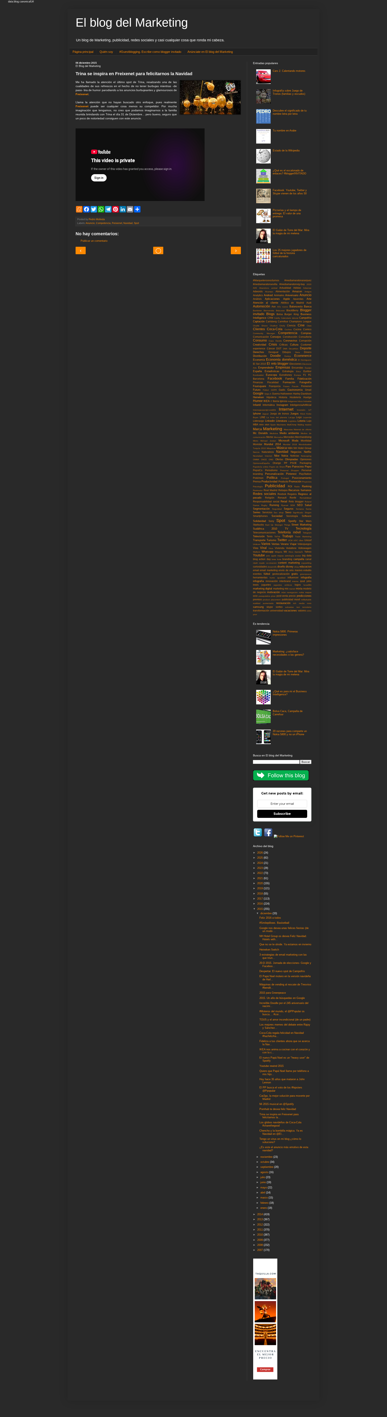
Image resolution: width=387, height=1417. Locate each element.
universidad (276, 610)
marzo (264, 1197)
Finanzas (258, 382)
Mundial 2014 (272, 444)
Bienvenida (269, 310)
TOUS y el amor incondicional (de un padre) (284, 1019)
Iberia (276, 401)
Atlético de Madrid (292, 302)
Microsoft (284, 440)
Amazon (297, 291)
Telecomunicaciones (264, 532)
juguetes (266, 584)
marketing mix (280, 588)
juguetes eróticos (283, 585)
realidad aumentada (263, 603)
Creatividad (259, 344)
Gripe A (268, 394)
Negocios (296, 451)
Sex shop (279, 512)
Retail (284, 501)
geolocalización (281, 574)
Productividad (269, 481)
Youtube (259, 555)
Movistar (257, 444)
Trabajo (287, 536)
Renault (282, 497)
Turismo (271, 540)
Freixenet (82, 94)
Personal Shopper (289, 470)
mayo (264, 1187)
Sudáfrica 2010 (265, 528)
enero (264, 1207)
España (257, 371)
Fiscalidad (273, 382)
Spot (136, 223)
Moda (295, 440)
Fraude (295, 386)
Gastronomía (295, 389)
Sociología (292, 516)
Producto (283, 481)
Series (256, 512)
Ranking (306, 486)
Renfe (293, 497)
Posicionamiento (301, 477)
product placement (272, 600)
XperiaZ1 (298, 552)
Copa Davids (275, 341)
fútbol (267, 573)
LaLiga (291, 417)
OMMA (256, 459)
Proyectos (306, 482)
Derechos (258, 352)
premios (257, 599)
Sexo (288, 512)
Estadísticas (272, 371)
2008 (260, 1244)
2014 (260, 1214)
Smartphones (260, 516)
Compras (306, 333)
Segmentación (261, 508)
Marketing (272, 428)
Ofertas (279, 459)
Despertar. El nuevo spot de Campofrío (282, 971)
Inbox (300, 401)
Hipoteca (271, 397)
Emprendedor (266, 367)
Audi (308, 302)
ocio (255, 595)
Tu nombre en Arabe (284, 130)
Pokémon (258, 478)
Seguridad (277, 509)
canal (308, 559)
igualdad (281, 578)
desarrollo (272, 567)
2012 (260, 1224)
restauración (283, 603)
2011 (260, 1229)
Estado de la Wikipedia (286, 150)
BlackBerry (292, 310)
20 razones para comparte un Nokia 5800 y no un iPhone (290, 733)
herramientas (260, 577)
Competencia (103, 223)
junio (263, 1182)
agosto (264, 1172)
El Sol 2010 (259, 363)
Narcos (256, 452)
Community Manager (264, 333)
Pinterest (291, 473)
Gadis (282, 389)
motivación (273, 592)
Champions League (300, 321)
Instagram (282, 404)
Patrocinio (298, 466)
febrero (264, 1202)
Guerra (276, 393)
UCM (290, 540)
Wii (285, 551)
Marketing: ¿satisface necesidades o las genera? (288, 653)
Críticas (283, 344)
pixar (273, 596)
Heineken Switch (269, 949)
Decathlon (293, 349)
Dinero (307, 352)
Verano (285, 544)
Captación (259, 321)
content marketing (289, 562)
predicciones (304, 595)
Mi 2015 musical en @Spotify (276, 1104)
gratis (294, 573)
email (256, 570)
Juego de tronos (279, 413)
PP (285, 463)
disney (289, 566)
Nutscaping (306, 456)
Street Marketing (301, 524)
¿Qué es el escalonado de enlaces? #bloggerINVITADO (289, 172)
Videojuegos (304, 544)
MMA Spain (270, 425)
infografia (306, 577)
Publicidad (275, 485)
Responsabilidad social (266, 501)
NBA (290, 448)
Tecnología (303, 528)
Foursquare (259, 386)
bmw (274, 559)
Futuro (256, 389)
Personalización (274, 473)
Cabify (277, 318)
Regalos (292, 494)
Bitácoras (280, 310)
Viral (263, 548)
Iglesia (283, 401)
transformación (261, 610)
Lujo (309, 421)
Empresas (283, 367)
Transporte (259, 540)
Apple (286, 298)
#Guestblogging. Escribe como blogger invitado (150, 51)
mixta (299, 588)
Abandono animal (268, 288)
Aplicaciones (272, 298)
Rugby (264, 505)
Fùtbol (266, 390)
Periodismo (271, 470)
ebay (296, 567)
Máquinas (271, 448)
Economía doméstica (281, 359)
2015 (260, 908)
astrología (289, 556)
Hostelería (295, 397)
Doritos (287, 356)
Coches (288, 329)
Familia (289, 378)
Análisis (257, 299)
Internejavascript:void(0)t (264, 410)
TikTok (277, 536)
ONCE (264, 459)
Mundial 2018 (290, 444)
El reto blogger (277, 363)
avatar (298, 556)
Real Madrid (271, 490)
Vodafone (291, 548)
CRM (270, 318)
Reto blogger (296, 501)
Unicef (307, 540)
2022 (260, 873)
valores (302, 610)
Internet (286, 409)
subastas (289, 607)
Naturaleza (268, 452)
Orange (277, 463)
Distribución (260, 355)
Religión (269, 497)
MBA (255, 424)
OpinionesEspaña (261, 463)
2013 (260, 1219)
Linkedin (270, 420)
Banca (307, 306)
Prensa (257, 481)
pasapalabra (264, 596)
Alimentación (283, 291)
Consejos (275, 336)
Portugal (285, 478)
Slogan (308, 512)
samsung (258, 606)
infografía (258, 581)
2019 (260, 888)
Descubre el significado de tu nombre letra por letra (290, 112)
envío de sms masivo (290, 570)
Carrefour (283, 321)
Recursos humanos (299, 490)
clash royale (259, 563)
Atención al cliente (265, 302)
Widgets (278, 552)
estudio (307, 570)
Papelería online (260, 467)
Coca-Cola (274, 329)
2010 (260, 1234)
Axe (274, 306)
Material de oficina (302, 429)
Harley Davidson (302, 393)
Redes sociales (264, 494)
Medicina (274, 433)
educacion (305, 566)
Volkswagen (304, 548)
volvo (309, 611)
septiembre (267, 1166)
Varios (265, 544)
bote (279, 559)
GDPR (274, 390)
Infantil (257, 404)
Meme (269, 437)
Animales (279, 295)
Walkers (256, 552)
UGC (295, 540)
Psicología (258, 486)
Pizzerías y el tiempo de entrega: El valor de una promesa (287, 213)
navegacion (292, 592)
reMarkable (306, 600)
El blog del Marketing (132, 22)
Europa (297, 375)
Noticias (294, 455)
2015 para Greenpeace (272, 992)
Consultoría (305, 336)
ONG (271, 459)
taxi (298, 607)
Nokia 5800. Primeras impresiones (285, 633)
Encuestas (297, 367)
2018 (260, 893)
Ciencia (291, 325)
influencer (293, 577)
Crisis (273, 344)
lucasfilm (307, 585)
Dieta (297, 352)
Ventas (276, 544)
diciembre (266, 913)
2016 (260, 903)
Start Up (269, 525)
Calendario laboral (289, 318)
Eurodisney (285, 375)
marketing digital (262, 588)
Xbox (290, 552)
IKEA (266, 401)
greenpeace (305, 574)
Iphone (257, 413)
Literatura (281, 420)
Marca (257, 429)
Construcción (290, 336)
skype (269, 607)
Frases (286, 386)
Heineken (258, 397)
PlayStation (305, 474)
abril (263, 1192)
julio (263, 1177)
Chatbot (273, 326)
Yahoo (307, 551)
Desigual (273, 352)
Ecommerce (302, 355)
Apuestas (298, 299)
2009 (260, 1239)
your (255, 614)
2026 (260, 852)
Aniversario (291, 295)
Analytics (258, 295)
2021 (260, 878)
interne (295, 581)
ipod (302, 581)
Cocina (297, 329)
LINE (262, 417)
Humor (258, 401)
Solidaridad (259, 521)
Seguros (288, 508)
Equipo (308, 368)
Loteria (301, 420)
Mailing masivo (304, 425)
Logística (292, 421)
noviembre (266, 1156)
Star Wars (305, 521)
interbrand (285, 581)
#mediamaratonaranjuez (297, 280)
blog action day (262, 559)
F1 (304, 375)
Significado (298, 512)
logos (298, 584)
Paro (288, 466)
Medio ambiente (289, 433)
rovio (309, 603)
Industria (307, 401)
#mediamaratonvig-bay (292, 284)
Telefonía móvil (289, 532)
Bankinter (257, 310)
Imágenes (292, 401)
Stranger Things (282, 525)
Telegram (307, 533)
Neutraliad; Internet (262, 456)
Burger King (291, 314)
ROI (290, 486)
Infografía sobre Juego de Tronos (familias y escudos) (289, 92)
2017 (260, 898)
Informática (269, 405)
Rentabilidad (305, 498)
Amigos (308, 291)
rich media (298, 603)
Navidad (128, 223)
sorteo (279, 607)
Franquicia (275, 386)
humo (272, 578)
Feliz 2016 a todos (270, 917)
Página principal (83, 51)
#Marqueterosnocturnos (266, 280)
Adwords (258, 291)
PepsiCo (257, 470)
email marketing (269, 570)
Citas (309, 326)
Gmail (308, 389)
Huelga (307, 397)
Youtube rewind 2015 (271, 1065)
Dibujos (286, 352)
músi (283, 592)
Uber (301, 540)
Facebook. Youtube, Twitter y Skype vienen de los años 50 (290, 192)
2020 (309, 284)
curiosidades (260, 566)
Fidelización (304, 378)
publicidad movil (291, 599)
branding (287, 559)
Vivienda (279, 548)
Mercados (278, 437)
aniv (268, 556)
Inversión (301, 410)
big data (306, 555)
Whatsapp (267, 551)
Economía (259, 359)
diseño (281, 566)
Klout (302, 414)
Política (272, 477)
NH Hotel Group (302, 448)
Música (282, 448)
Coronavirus (290, 340)
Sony (271, 521)
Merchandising (303, 437)
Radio (297, 486)
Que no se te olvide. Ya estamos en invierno (285, 944)
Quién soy (106, 51)
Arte (309, 298)
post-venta (282, 595)
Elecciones (295, 363)
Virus (270, 548)
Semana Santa (304, 509)
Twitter (282, 540)
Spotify (292, 521)
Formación (289, 382)
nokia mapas (305, 592)
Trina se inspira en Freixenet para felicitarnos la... (279, 1116)
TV (286, 528)
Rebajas (283, 490)
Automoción (261, 306)
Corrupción (305, 340)
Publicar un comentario (94, 240)
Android (268, 295)
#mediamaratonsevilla (265, 284)
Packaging (305, 463)
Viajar (293, 544)
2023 (260, 867)
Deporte (305, 348)
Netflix (307, 451)
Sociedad (277, 515)
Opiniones (305, 459)
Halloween (286, 393)
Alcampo (269, 291)
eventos (257, 574)
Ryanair (284, 505)
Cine (301, 325)
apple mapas (277, 556)
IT (271, 401)
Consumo (260, 340)
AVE (255, 288)
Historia (283, 397)
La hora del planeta (276, 417)
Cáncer (271, 348)
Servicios (267, 512)
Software (306, 516)
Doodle (275, 355)
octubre (265, 1161)
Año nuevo (282, 307)
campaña (298, 559)
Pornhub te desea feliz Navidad (277, 1109)
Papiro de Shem (277, 467)
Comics (307, 329)
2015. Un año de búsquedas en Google (282, 998)
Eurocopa (271, 374)
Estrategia (287, 371)
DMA (285, 349)
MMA (261, 425)
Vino (255, 548)
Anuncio (90, 223)
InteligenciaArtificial (300, 405)
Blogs (270, 314)
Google (258, 393)
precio (292, 595)
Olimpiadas (291, 459)
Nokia (284, 455)
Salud (308, 505)
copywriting (306, 563)
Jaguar (265, 414)
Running (274, 505)
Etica (298, 371)
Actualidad (285, 287)
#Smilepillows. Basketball (274, 922)
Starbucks (258, 524)
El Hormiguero (304, 360)
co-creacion (271, 563)
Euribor (307, 371)
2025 (260, 857)
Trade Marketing (303, 536)
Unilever (256, 544)
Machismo (281, 425)
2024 (260, 862)
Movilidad (306, 440)
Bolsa (280, 314)
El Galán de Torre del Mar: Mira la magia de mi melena (291, 232)
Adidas (297, 287)
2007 (260, 1249)
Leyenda (307, 417)
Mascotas (288, 429)
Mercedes (289, 437)
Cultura (294, 344)
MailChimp (291, 425)
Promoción (295, 481)
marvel (292, 589)
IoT (309, 410)
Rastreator (258, 490)
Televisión (259, 536)
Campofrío (305, 317)
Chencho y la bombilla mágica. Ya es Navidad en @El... (281, 1132)
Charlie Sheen (260, 326)
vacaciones (290, 610)
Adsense (307, 288)
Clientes (259, 329)
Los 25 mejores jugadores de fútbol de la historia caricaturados (289, 253)
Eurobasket (258, 375)
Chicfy (282, 326)
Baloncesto (296, 306)
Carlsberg (271, 321)
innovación (272, 581)
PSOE (293, 463)
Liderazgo (258, 421)
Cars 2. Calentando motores (289, 70)
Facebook (275, 378)
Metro (255, 441)
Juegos (294, 413)
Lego (299, 417)
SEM (292, 505)
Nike (276, 455)
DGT (278, 348)
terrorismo (306, 607)
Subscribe (282, 814)
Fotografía (305, 382)
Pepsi (308, 466)
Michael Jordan (268, 441)
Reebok (282, 494)
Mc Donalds (260, 433)
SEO (300, 505)
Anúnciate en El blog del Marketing (210, 51)
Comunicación (261, 336)
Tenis (270, 536)
